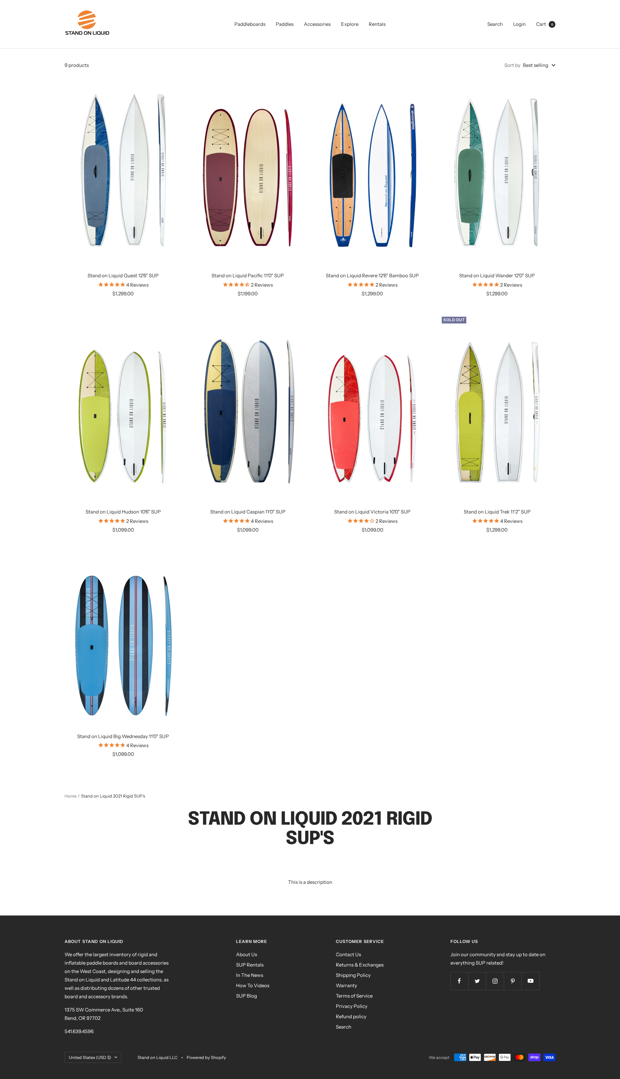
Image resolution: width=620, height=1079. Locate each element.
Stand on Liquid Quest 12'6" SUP (123, 275)
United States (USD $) (90, 1057)
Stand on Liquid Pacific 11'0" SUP (248, 275)
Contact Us (348, 954)
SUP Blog (246, 996)
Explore (349, 24)
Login (519, 24)
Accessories (317, 24)
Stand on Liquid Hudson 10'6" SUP (123, 512)
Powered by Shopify (206, 1057)
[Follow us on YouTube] (530, 981)
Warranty (346, 985)
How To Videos (252, 985)
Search (495, 24)
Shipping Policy (353, 975)
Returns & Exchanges (360, 965)
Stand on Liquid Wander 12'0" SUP (497, 275)
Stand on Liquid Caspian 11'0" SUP (247, 512)
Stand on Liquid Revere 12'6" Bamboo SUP (372, 275)
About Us (246, 954)
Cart (544, 24)
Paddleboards (249, 24)
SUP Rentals (250, 965)
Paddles (285, 24)
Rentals (377, 24)
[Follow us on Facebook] (459, 981)
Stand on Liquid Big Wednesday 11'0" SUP (123, 736)
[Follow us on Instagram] (495, 981)
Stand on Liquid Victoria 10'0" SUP (372, 512)
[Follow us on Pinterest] (513, 981)
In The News (249, 975)
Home (71, 796)
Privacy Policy (351, 1006)
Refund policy (351, 1016)
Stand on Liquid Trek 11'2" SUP (497, 512)
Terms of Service (354, 996)
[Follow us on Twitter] (477, 981)
